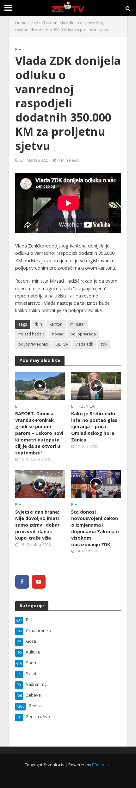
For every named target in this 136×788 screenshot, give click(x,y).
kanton (56, 324)
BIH (18, 49)
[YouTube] (39, 582)
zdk (104, 344)
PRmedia (100, 764)
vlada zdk (84, 344)
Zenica (88, 406)
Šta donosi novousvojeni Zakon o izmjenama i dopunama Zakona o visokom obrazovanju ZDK (95, 528)
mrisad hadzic (31, 334)
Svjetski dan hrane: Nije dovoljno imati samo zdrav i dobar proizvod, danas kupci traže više (37, 525)
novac (57, 334)
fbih (38, 324)
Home (21, 23)
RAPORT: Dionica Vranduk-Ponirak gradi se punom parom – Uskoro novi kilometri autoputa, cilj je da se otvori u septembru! (39, 433)
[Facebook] (22, 582)
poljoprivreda (83, 334)
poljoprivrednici (33, 344)
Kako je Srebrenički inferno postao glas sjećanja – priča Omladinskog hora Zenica (94, 426)
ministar (77, 324)
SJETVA (61, 344)
